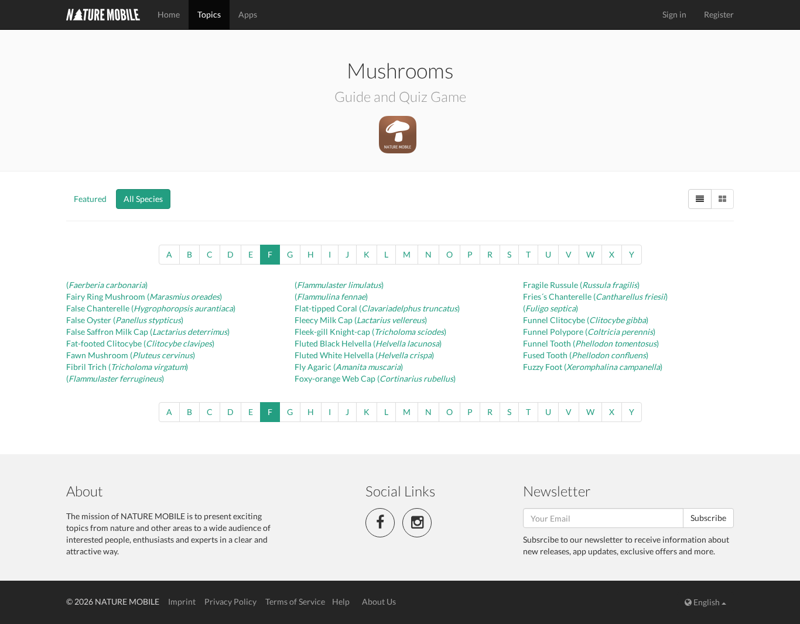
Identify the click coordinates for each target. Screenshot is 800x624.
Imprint (182, 601)
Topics (209, 14)
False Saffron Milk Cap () (148, 332)
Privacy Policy (230, 601)
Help (341, 601)
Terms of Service (295, 601)
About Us (379, 601)
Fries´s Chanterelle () (595, 296)
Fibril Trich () (127, 367)
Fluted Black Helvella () (368, 343)
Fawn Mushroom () (130, 355)
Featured (90, 199)
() (107, 285)
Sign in (674, 14)
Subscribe (708, 518)
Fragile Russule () (581, 285)
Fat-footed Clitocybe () (140, 343)
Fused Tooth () (585, 355)
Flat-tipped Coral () (377, 308)
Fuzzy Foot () (592, 367)
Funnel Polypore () (589, 332)
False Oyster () (124, 320)
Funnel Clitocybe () (585, 320)
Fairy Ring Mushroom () (144, 296)
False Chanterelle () (150, 308)
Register (719, 14)
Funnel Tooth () (591, 343)
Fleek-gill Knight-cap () (370, 332)
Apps (247, 14)
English (707, 602)
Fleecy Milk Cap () (361, 320)
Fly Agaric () (349, 367)
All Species (143, 199)
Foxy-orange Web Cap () (375, 378)
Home (169, 14)
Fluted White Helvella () (364, 355)
